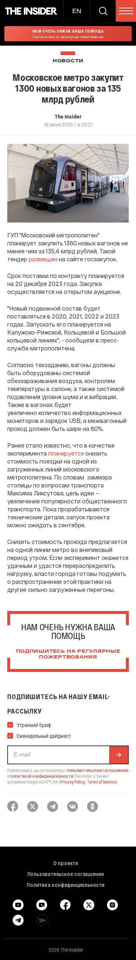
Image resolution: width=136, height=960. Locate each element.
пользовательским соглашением (97, 770)
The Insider (68, 116)
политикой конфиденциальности (42, 775)
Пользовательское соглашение (66, 873)
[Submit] (118, 755)
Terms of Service (101, 781)
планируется (66, 453)
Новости (68, 61)
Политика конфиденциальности (66, 884)
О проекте (65, 863)
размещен (43, 258)
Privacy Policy (72, 781)
